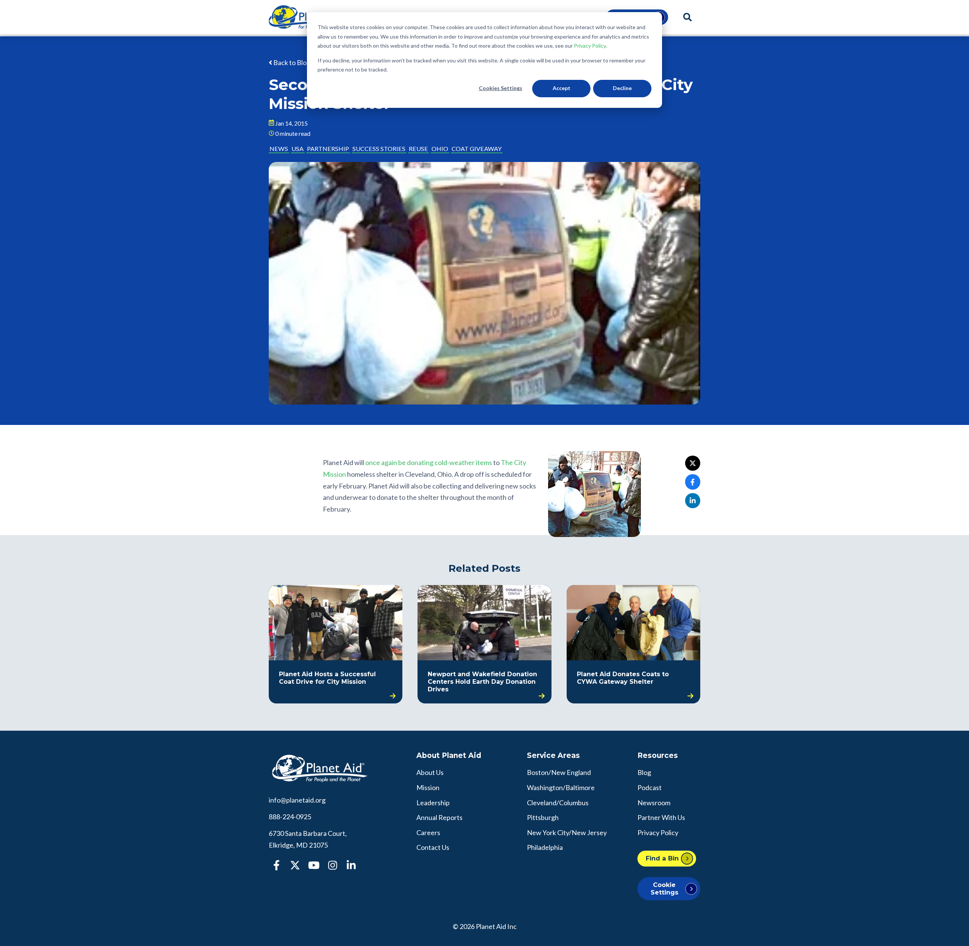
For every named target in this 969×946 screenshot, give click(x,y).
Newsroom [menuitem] (653, 802)
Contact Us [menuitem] (432, 847)
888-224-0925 (290, 816)
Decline (622, 88)
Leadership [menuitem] (433, 802)
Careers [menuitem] (428, 832)
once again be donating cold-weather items (428, 462)
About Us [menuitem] (430, 772)
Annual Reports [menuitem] (439, 817)
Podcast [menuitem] (649, 787)
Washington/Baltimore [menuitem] (561, 787)
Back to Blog (291, 62)
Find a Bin (662, 858)
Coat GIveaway (477, 148)
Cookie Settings (664, 888)
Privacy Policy (590, 45)
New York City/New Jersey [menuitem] (567, 832)
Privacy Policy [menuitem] (657, 832)
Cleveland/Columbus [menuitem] (558, 802)
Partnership (328, 148)
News (279, 148)
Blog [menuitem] (644, 772)
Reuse (418, 148)
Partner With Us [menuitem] (661, 817)
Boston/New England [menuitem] (559, 772)
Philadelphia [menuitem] (545, 847)
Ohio (440, 148)
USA (297, 148)
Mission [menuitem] (427, 787)
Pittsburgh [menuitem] (543, 817)
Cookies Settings (500, 88)
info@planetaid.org (297, 800)
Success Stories (378, 148)
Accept (561, 88)
